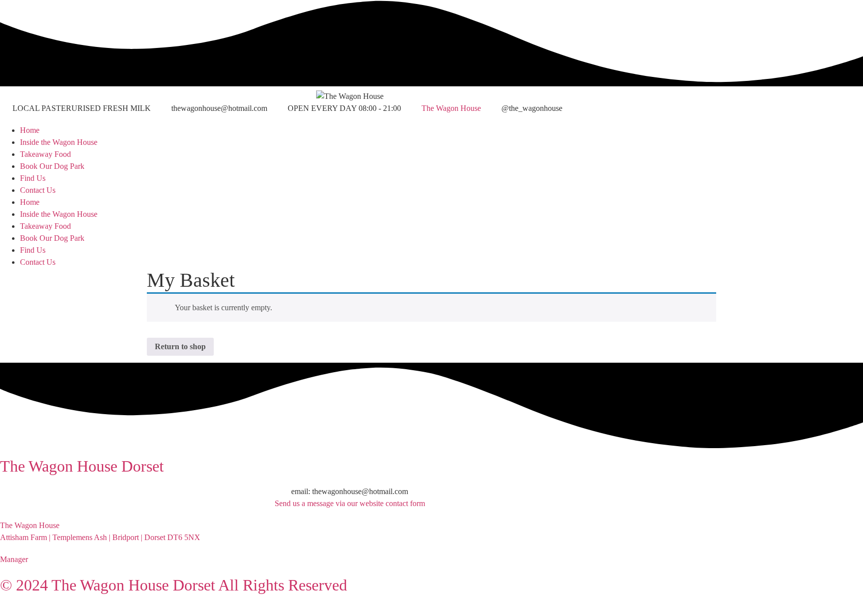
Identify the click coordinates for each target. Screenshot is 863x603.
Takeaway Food (45, 154)
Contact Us (37, 190)
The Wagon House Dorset (82, 466)
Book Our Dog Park (52, 166)
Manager (14, 559)
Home (29, 130)
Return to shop (180, 346)
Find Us (32, 178)
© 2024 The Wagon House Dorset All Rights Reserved (173, 585)
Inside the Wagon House (58, 142)
